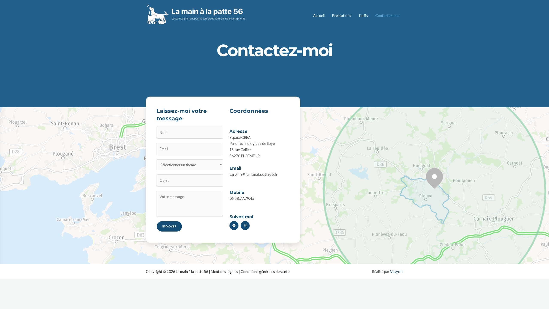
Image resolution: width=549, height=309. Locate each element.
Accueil (319, 15)
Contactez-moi (387, 15)
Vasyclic (396, 271)
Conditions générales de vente (265, 271)
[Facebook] (233, 225)
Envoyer (169, 226)
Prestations (341, 15)
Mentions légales (224, 271)
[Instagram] (245, 225)
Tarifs (363, 15)
